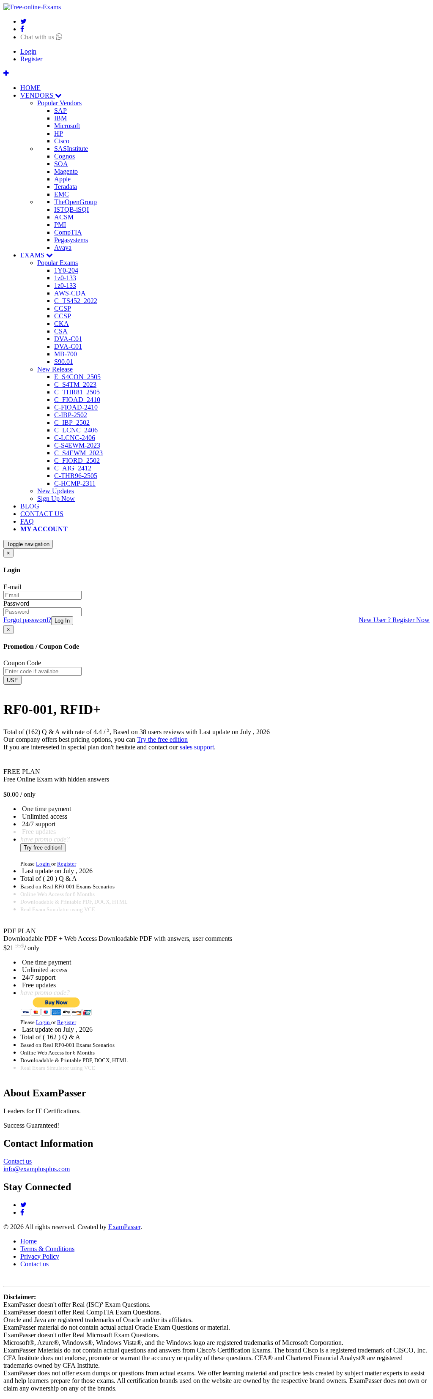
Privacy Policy (39, 1256)
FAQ (27, 521)
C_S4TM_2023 (75, 384)
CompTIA (68, 232)
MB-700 (65, 354)
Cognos (64, 156)
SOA (61, 163)
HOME (30, 87)
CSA (61, 331)
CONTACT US (41, 513)
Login (28, 51)
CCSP (62, 308)
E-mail (12, 586)
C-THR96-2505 (75, 475)
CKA (61, 323)
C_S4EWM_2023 (78, 452)
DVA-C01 (68, 338)
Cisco (61, 141)
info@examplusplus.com (36, 1168)
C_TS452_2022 (75, 300)
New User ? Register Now (394, 619)
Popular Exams (57, 262)
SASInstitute (71, 148)
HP (58, 133)
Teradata (65, 186)
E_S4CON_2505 (77, 376)
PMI (60, 224)
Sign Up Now (56, 498)
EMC (61, 194)
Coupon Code (22, 663)
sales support (197, 747)
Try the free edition (162, 739)
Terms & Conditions (47, 1248)
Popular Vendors (59, 103)
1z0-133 (65, 277)
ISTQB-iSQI (71, 209)
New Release (55, 369)
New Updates (55, 491)
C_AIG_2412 (72, 468)
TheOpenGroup (75, 201)
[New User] (6, 73)
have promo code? (45, 839)
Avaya (62, 247)
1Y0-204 (66, 270)
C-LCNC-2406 (74, 437)
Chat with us (38, 37)
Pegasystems (71, 239)
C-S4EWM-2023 (77, 445)
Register (31, 59)
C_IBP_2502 (72, 422)
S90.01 (63, 361)
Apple (62, 179)
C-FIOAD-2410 (76, 407)
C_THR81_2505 (77, 392)
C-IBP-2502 (70, 414)
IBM (60, 118)
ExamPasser (124, 1226)
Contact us (17, 1161)
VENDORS (37, 95)
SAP (60, 110)
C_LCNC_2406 (76, 430)
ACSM (64, 217)
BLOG (29, 506)
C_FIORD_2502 (77, 460)
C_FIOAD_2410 (77, 399)
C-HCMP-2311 (75, 483)
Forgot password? (27, 619)
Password (16, 603)
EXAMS (33, 255)
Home (28, 1241)
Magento (66, 171)
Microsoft (67, 125)
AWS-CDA (70, 293)
